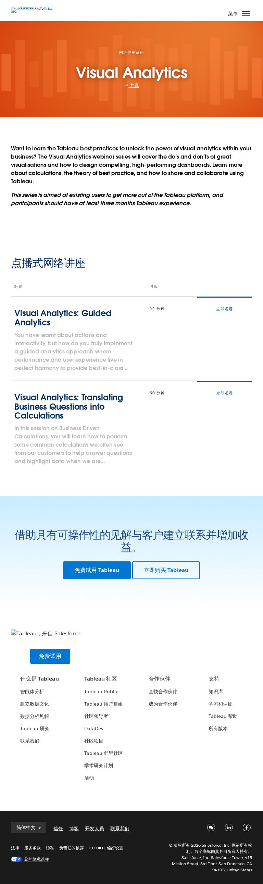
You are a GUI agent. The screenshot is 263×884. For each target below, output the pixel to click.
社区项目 (93, 741)
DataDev (93, 728)
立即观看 (224, 309)
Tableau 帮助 (223, 716)
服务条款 (32, 848)
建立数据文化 (34, 704)
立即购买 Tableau (166, 570)
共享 (134, 85)
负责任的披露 (71, 848)
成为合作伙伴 (163, 704)
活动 (89, 778)
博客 (74, 828)
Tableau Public (101, 691)
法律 (15, 848)
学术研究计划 (98, 765)
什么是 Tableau (39, 678)
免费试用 (50, 656)
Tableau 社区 (100, 678)
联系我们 (29, 741)
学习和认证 (221, 704)
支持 (214, 678)
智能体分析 (32, 691)
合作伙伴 (160, 678)
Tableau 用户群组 (103, 704)
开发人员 (94, 828)
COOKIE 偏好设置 (106, 848)
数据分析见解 (34, 716)
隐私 (50, 848)
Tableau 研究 (34, 728)
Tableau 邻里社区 (103, 753)
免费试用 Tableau (97, 570)
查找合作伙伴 (163, 691)
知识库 (216, 691)
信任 (58, 828)
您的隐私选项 (36, 859)
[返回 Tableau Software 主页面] (35, 7)
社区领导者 (96, 716)
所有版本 (218, 728)
